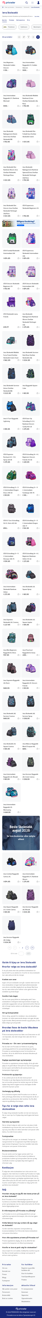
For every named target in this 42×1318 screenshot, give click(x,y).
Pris (28, 20)
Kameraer (25, 1292)
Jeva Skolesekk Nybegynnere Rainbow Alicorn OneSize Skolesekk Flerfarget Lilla (30, 319)
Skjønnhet (25, 1295)
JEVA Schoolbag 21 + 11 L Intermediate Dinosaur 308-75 (11, 556)
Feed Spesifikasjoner (28, 1276)
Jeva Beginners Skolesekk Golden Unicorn (9, 65)
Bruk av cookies (7, 1298)
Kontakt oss (6, 1271)
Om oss (4, 1268)
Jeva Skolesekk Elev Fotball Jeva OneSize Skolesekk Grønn (29, 134)
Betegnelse (20, 20)
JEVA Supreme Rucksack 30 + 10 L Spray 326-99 (9, 457)
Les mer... (37, 16)
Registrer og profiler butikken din (28, 1269)
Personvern (6, 1292)
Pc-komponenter (27, 1289)
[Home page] (8, 2)
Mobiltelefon (26, 1301)
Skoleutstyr (19, 7)
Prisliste (24, 1280)
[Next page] (27, 948)
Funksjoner (6, 1281)
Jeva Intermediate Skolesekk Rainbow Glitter (9, 589)
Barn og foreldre (9, 7)
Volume (11, 20)
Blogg (4, 1277)
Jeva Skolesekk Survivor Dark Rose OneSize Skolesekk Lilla (30, 355)
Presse (4, 1274)
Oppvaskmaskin (27, 1298)
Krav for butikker (27, 1273)
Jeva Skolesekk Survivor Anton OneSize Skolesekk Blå (11, 388)
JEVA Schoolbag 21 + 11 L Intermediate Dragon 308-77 (30, 523)
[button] (30, 90)
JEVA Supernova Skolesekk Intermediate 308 (30, 253)
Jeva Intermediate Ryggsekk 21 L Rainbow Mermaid (11, 98)
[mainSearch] (26, 2)
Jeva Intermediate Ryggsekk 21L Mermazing (9, 807)
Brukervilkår (6, 1295)
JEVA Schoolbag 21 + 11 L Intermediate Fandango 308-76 (30, 490)
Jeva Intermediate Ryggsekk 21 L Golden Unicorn (30, 65)
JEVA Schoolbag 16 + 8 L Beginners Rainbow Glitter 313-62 (31, 556)
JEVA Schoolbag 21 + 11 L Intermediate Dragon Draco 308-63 (11, 490)
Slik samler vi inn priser (9, 1289)
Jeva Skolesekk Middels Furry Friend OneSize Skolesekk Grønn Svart (11, 355)
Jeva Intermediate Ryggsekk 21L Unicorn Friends (30, 683)
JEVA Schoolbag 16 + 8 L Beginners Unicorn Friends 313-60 (31, 457)
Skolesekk (26, 7)
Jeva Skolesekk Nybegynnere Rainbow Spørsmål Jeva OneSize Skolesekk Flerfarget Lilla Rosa (30, 172)
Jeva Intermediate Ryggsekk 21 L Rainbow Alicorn (30, 876)
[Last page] (32, 948)
